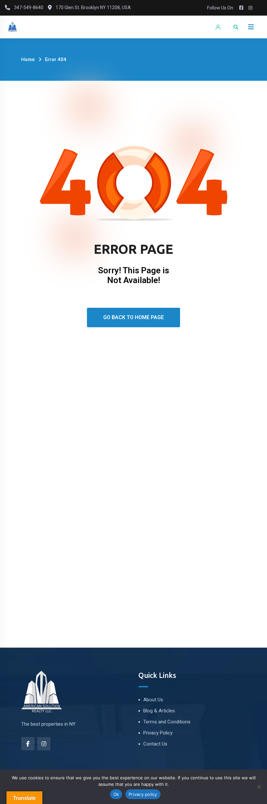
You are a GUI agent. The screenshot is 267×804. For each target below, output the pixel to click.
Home (28, 59)
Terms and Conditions (166, 722)
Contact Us (155, 744)
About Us (153, 700)
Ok (116, 794)
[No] (259, 787)
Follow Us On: (220, 7)
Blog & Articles (159, 711)
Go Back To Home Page (133, 317)
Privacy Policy (158, 733)
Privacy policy (143, 794)
